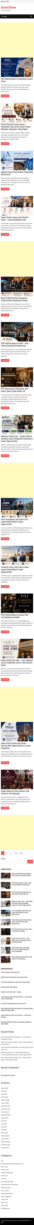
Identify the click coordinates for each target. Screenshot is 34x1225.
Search (3, 859)
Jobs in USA (4, 1205)
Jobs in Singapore (6, 1196)
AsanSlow (8, 7)
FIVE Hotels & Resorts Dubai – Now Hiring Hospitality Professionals (15, 344)
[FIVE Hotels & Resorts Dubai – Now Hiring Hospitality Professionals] (5, 883)
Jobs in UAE (4, 1199)
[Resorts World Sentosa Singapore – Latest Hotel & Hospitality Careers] (5, 874)
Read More (5, 96)
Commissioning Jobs (7, 1181)
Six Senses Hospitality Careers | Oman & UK (13, 1003)
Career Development (7, 1173)
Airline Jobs (4, 1167)
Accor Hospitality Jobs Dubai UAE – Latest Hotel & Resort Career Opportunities (15, 521)
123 (2, 1161)
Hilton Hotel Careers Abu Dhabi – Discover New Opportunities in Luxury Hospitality (16, 745)
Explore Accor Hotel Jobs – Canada (11, 992)
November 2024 (5, 1145)
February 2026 (5, 1100)
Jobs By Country (6, 1187)
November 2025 (5, 1109)
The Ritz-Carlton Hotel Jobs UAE (10, 972)
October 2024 (5, 1148)
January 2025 (5, 1139)
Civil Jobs (3, 1179)
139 (16, 853)
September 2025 (6, 1115)
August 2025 (4, 1118)
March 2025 (4, 1133)
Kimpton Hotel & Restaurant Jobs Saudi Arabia (14, 977)
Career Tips (4, 1176)
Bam (2, 1222)
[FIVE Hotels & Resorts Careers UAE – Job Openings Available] (5, 929)
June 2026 (4, 1094)
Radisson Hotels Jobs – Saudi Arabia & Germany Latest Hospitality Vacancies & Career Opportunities (16, 438)
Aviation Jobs (5, 1170)
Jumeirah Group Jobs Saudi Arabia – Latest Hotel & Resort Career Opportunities (15, 569)
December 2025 (5, 1106)
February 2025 (5, 1136)
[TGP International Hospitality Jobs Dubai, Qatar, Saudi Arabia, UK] (5, 892)
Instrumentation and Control (9, 1184)
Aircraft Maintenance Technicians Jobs (12, 1164)
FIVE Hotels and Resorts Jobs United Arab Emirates (15, 982)
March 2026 (4, 1097)
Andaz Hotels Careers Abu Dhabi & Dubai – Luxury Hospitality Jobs (14, 218)
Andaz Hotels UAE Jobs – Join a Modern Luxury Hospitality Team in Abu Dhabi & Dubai (17, 662)
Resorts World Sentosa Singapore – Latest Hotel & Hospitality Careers (15, 299)
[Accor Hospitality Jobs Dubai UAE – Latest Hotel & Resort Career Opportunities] (5, 911)
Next (21, 853)
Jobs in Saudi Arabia (7, 1193)
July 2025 (3, 1121)
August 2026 (4, 1088)
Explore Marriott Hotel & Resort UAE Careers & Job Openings (15, 792)
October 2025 (5, 1112)
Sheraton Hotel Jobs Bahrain (9, 987)
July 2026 (3, 1091)
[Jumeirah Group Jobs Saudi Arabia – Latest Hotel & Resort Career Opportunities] (5, 920)
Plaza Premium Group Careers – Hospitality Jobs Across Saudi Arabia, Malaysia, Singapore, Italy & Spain (16, 126)
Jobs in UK (4, 1202)
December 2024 (5, 1142)
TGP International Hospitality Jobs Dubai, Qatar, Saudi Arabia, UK (14, 390)
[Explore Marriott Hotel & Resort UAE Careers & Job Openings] (5, 957)
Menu (5, 16)
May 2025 (4, 1127)
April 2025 (4, 1130)
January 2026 (5, 1103)
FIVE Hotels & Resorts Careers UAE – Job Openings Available (15, 616)
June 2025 (4, 1124)
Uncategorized (5, 1208)
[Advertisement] (17, 39)
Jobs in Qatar (5, 1190)
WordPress (26, 1220)
